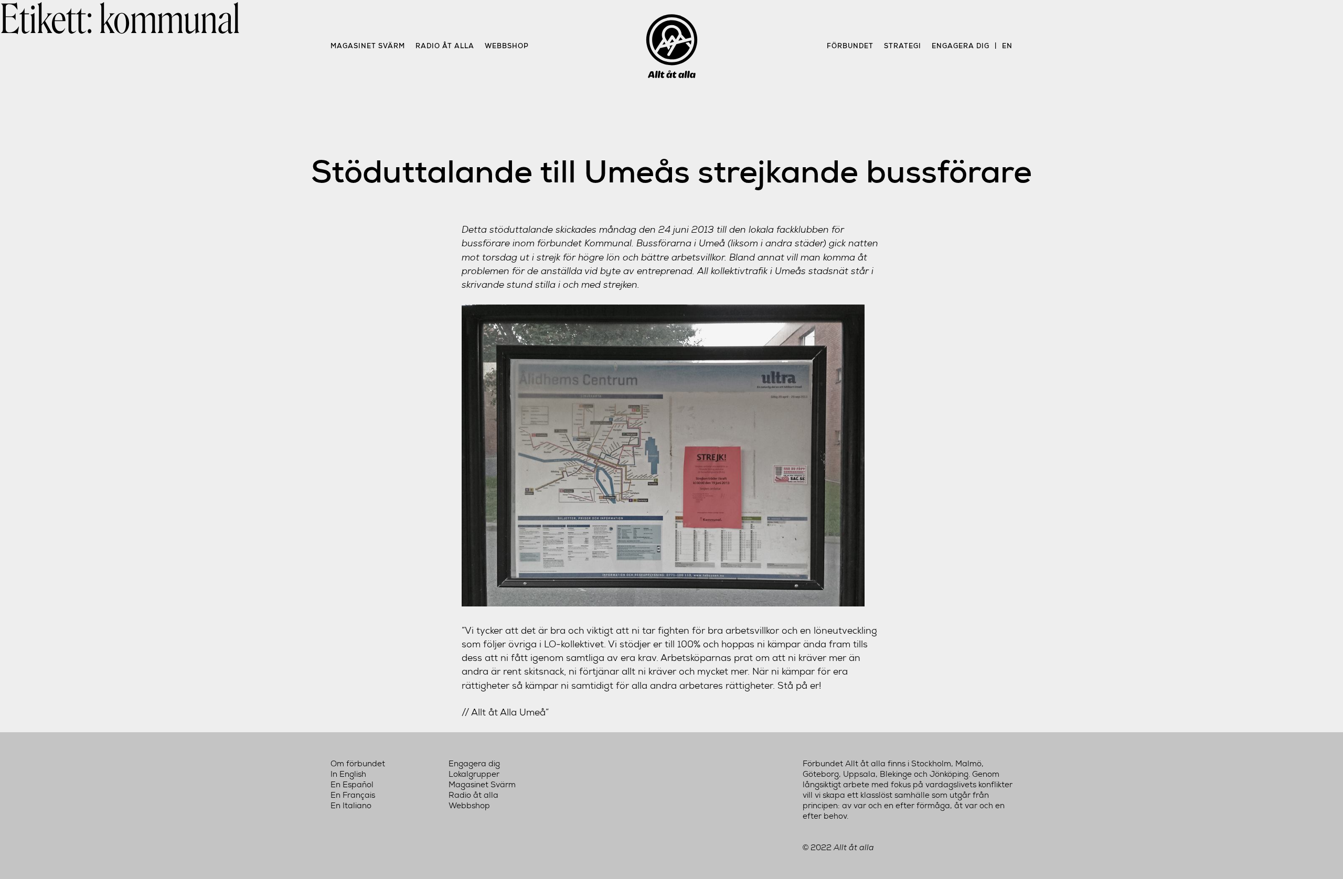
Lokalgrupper (474, 774)
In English (348, 774)
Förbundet (850, 45)
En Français (353, 795)
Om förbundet (358, 763)
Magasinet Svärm (368, 45)
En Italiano (351, 805)
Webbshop (507, 45)
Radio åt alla (444, 45)
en (1007, 45)
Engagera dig (960, 45)
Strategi (902, 45)
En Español (352, 784)
